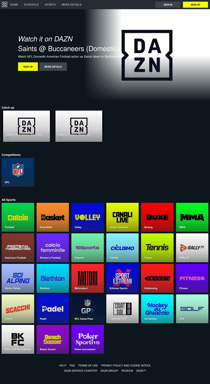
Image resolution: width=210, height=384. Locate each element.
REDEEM (127, 371)
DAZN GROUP (109, 371)
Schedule (31, 4)
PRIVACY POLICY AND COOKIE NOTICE (126, 365)
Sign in (168, 4)
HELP (62, 365)
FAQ (72, 365)
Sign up (195, 4)
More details (72, 4)
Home (14, 4)
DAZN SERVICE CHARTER (80, 371)
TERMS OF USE (88, 365)
